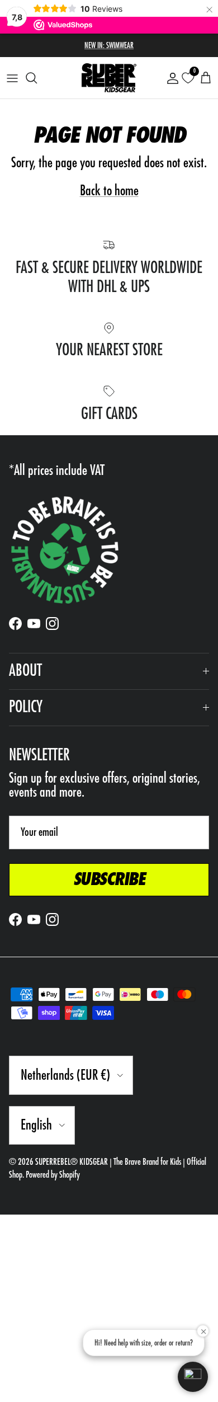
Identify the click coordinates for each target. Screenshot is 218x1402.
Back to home (109, 190)
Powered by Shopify (53, 1174)
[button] (193, 1377)
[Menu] (12, 77)
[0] (187, 78)
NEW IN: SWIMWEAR (109, 45)
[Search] (37, 77)
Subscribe (109, 879)
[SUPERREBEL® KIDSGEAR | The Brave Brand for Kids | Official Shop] (109, 78)
